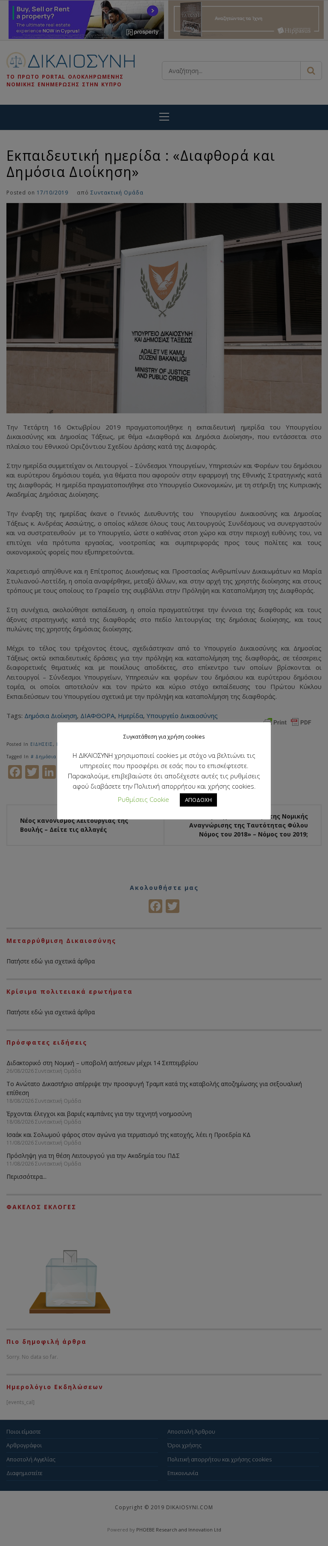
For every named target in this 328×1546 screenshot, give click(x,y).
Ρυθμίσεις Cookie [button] (143, 799)
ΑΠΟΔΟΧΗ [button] (198, 800)
